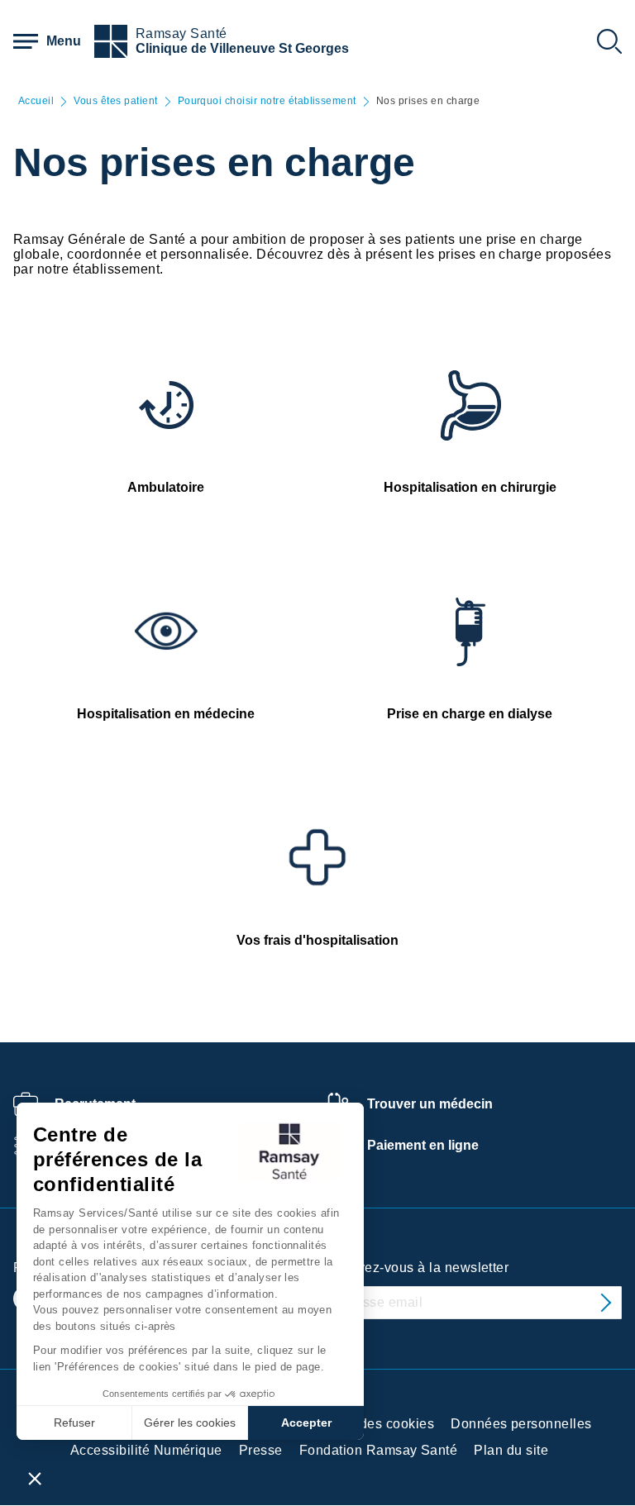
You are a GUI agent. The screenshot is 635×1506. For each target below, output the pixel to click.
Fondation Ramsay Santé (378, 1450)
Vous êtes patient (115, 101)
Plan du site (511, 1450)
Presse (261, 1450)
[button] (35, 1478)
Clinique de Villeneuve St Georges (242, 48)
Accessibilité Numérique (146, 1450)
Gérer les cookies (190, 1422)
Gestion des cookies (371, 1424)
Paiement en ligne (423, 1145)
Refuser (74, 1422)
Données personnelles (521, 1424)
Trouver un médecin (430, 1104)
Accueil (36, 101)
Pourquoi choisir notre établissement (267, 101)
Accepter (306, 1422)
